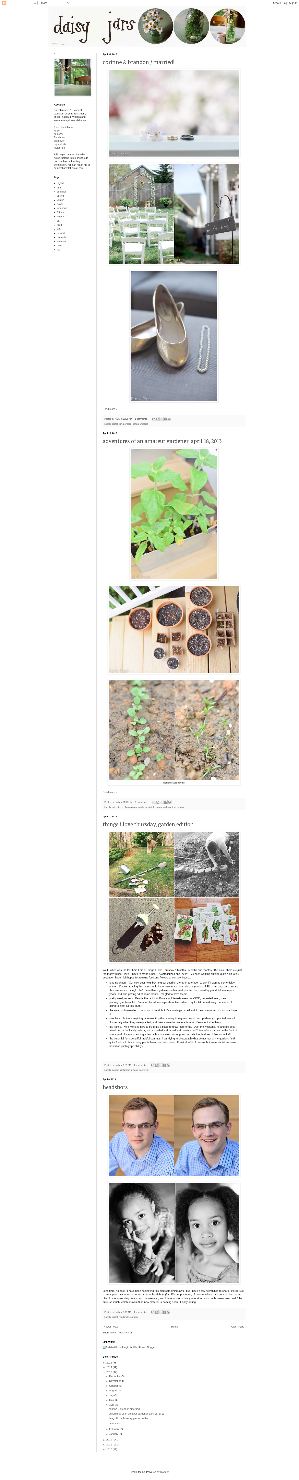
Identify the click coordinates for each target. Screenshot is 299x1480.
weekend (62, 208)
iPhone (134, 1070)
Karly (118, 419)
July (111, 1395)
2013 (109, 1372)
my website (60, 144)
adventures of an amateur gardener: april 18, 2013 (162, 441)
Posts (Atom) (125, 1332)
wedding (144, 424)
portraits (127, 424)
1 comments (141, 419)
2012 (109, 1440)
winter (60, 200)
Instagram (59, 147)
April (112, 1404)
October (114, 1385)
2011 (109, 1444)
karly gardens (170, 807)
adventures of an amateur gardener (129, 807)
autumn (61, 216)
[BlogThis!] (158, 419)
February (114, 1429)
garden (158, 807)
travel (60, 204)
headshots (115, 1087)
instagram (125, 1070)
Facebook (59, 137)
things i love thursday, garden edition (148, 824)
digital (115, 424)
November (115, 1381)
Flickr (57, 130)
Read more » (110, 409)
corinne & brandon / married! (139, 62)
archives (61, 241)
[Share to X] (161, 419)
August (113, 1390)
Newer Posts (111, 1326)
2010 (109, 1449)
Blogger (164, 1472)
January (114, 1434)
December (115, 1376)
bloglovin (59, 140)
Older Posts (237, 1326)
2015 (109, 1362)
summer (61, 191)
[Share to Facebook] (165, 419)
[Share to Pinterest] (169, 419)
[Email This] (154, 419)
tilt (147, 1070)
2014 (109, 1367)
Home (174, 1326)
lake (59, 245)
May (112, 1400)
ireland (61, 233)
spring (136, 424)
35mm (60, 212)
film (120, 424)
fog (58, 249)
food (59, 224)
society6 (58, 134)
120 (59, 228)
